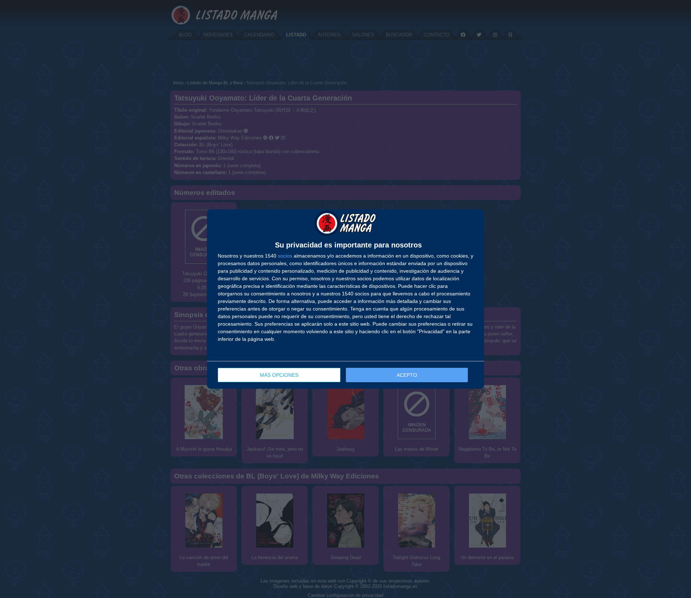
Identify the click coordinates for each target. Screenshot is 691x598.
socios (285, 255)
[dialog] (345, 299)
